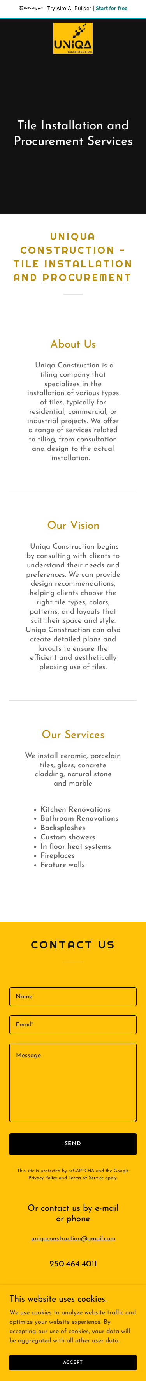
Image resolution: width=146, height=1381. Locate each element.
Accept (73, 1362)
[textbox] (73, 996)
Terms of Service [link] (86, 1178)
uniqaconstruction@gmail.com (73, 1239)
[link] (73, 38)
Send (73, 1144)
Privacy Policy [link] (42, 1178)
